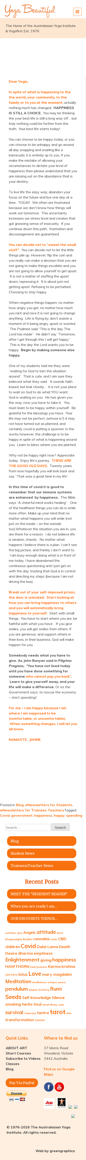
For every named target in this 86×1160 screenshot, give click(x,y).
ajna (19, 932)
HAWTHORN (17, 966)
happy (59, 815)
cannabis (41, 938)
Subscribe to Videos (23, 1058)
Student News (23, 853)
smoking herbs (19, 1004)
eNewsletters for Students (48, 805)
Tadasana (30, 1013)
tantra (43, 1012)
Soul (37, 1004)
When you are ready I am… (34, 906)
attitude (46, 932)
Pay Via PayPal (21, 1083)
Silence (58, 997)
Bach (60, 932)
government (22, 815)
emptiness (43, 953)
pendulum (16, 989)
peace (62, 982)
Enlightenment (22, 960)
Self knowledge (36, 997)
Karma (54, 966)
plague (33, 989)
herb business (38, 966)
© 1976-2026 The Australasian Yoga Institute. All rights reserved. (38, 1130)
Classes (12, 1064)
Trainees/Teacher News (32, 865)
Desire (11, 953)
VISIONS (40, 1020)
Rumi (56, 989)
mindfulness (39, 982)
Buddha (27, 939)
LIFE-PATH (11, 974)
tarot (57, 1012)
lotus (23, 974)
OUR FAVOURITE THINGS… (34, 918)
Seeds (13, 997)
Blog (20, 805)
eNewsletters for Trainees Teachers (32, 810)
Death (64, 946)
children (12, 946)
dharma (25, 953)
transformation (19, 1019)
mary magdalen (57, 974)
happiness (43, 815)
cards (54, 939)
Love (34, 973)
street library (50, 1004)
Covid (5, 815)
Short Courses (18, 1053)
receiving (43, 989)
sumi (61, 1004)
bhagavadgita (13, 939)
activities (10, 932)
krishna (68, 966)
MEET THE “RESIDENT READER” (39, 894)
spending (74, 815)
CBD (62, 938)
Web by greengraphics (55, 1151)
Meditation (18, 981)
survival (14, 1012)
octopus (52, 982)
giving (45, 960)
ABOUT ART (16, 1048)
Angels (29, 932)
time (68, 1013)
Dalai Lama (47, 946)
